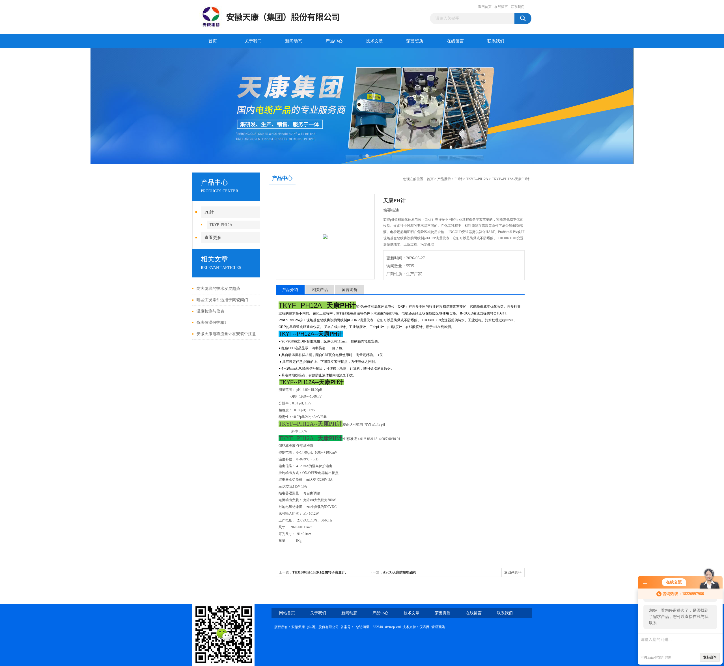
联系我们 (517, 7)
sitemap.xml (393, 627)
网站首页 (287, 613)
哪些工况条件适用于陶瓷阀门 (222, 300)
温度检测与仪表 (210, 311)
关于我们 (253, 41)
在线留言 (501, 7)
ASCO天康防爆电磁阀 (399, 572)
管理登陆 (438, 627)
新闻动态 (293, 41)
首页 (212, 41)
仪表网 (424, 627)
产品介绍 (290, 290)
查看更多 (212, 237)
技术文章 (374, 41)
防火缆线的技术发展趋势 (218, 288)
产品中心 (334, 41)
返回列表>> (513, 572)
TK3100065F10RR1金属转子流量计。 (320, 572)
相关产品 (320, 290)
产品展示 (444, 179)
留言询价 (349, 290)
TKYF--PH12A (221, 225)
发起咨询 (710, 657)
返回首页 (485, 7)
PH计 (209, 212)
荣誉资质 (414, 41)
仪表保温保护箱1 (211, 322)
